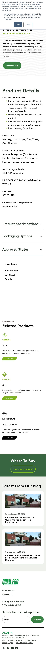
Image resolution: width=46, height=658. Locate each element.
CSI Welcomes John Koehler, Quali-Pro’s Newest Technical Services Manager (22, 557)
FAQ (3, 640)
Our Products (8, 590)
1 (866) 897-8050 (11, 604)
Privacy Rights (7, 642)
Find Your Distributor (23, 469)
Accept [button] (18, 25)
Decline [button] (27, 25)
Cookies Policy (30, 640)
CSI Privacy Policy (15, 640)
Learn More (9, 358)
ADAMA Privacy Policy (24, 642)
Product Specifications (20, 223)
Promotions (7, 594)
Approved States (15, 249)
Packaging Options (17, 235)
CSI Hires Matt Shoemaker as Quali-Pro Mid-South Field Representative (19, 519)
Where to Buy (12, 65)
